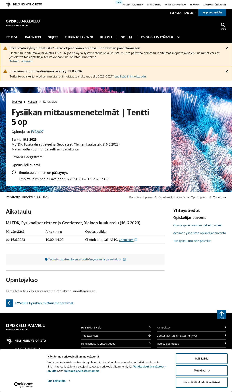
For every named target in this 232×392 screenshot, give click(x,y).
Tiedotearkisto (89, 335)
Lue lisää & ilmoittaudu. (131, 76)
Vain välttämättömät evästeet (202, 382)
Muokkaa (199, 370)
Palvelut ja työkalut (158, 37)
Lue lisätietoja (56, 380)
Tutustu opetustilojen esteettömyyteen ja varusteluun (87, 259)
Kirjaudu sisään (212, 12)
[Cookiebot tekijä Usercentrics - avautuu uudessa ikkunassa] (23, 385)
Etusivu (12, 37)
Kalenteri (33, 37)
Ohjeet (53, 37)
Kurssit (106, 37)
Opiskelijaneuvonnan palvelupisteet (197, 225)
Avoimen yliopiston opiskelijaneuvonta (199, 233)
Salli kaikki (201, 358)
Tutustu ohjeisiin (21, 61)
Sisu (126, 37)
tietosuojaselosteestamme (82, 370)
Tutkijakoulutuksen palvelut (192, 241)
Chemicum (128, 240)
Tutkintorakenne (79, 37)
